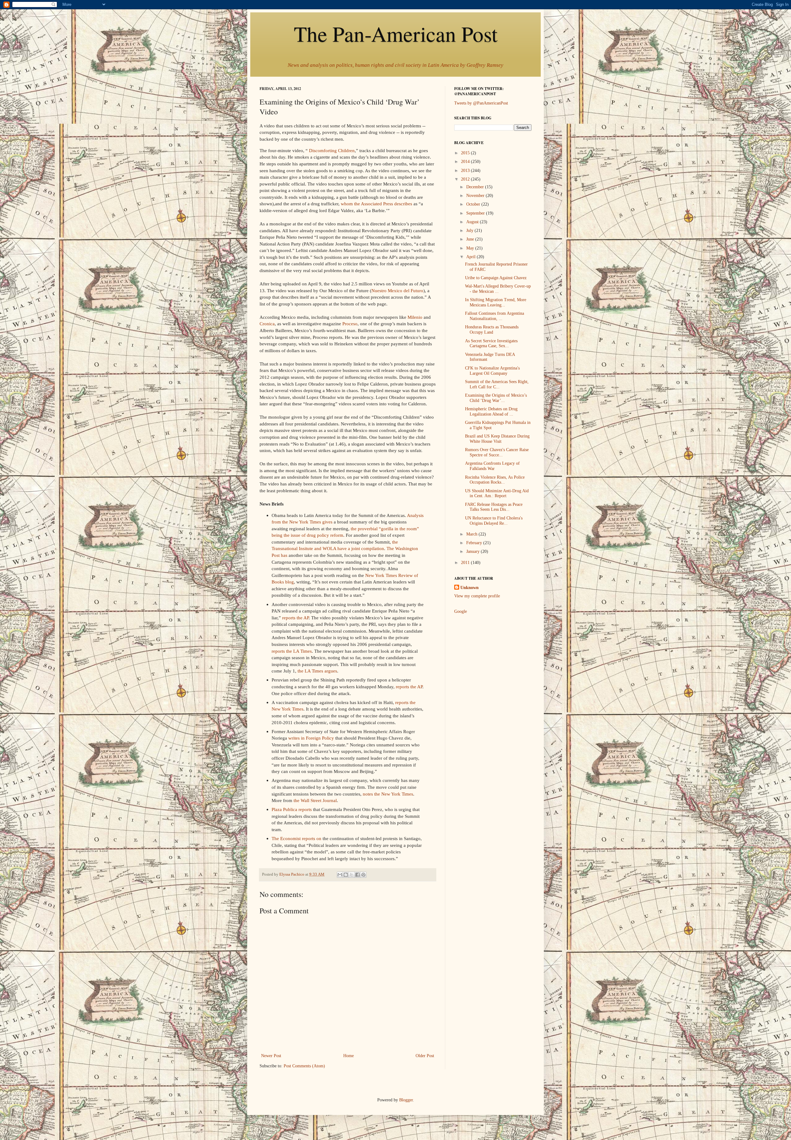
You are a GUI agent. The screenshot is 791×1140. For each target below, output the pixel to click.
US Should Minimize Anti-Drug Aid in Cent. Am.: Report (497, 493)
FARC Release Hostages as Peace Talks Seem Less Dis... (493, 507)
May (470, 248)
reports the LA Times (292, 651)
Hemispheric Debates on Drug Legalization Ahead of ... (491, 411)
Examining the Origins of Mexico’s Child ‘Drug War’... (496, 398)
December (475, 187)
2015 (466, 153)
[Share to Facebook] (357, 875)
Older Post (425, 1055)
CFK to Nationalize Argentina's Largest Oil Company (492, 371)
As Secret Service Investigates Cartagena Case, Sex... (491, 343)
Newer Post (271, 1055)
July (470, 230)
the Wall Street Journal (315, 800)
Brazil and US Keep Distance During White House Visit (497, 439)
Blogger (406, 1100)
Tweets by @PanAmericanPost (481, 103)
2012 (466, 179)
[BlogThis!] (346, 875)
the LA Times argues (317, 670)
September (476, 213)
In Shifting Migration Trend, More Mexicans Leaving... (495, 302)
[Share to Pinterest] (363, 875)
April (471, 256)
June (470, 239)
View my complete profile (477, 596)
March (472, 534)
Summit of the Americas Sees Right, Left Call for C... (497, 384)
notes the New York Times (388, 793)
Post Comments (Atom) (304, 1066)
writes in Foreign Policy (311, 738)
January (473, 551)
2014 (466, 161)
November (476, 195)
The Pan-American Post (395, 33)
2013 (466, 170)
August (473, 222)
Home (348, 1055)
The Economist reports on (296, 838)
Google (460, 611)
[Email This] (340, 875)
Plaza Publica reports (292, 809)
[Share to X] (352, 875)
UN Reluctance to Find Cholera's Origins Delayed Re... (493, 521)
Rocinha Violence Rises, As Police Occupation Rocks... (495, 480)
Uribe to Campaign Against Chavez (496, 277)
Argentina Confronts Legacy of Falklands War (492, 466)
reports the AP (295, 617)
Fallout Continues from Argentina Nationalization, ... (494, 316)
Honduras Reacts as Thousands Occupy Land (491, 330)
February (474, 542)
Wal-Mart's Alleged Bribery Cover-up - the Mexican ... (498, 289)
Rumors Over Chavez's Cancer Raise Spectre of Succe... (497, 452)
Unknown (469, 587)
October (473, 204)
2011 (466, 562)
